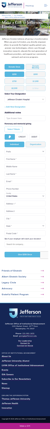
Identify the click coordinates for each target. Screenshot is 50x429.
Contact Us (25, 343)
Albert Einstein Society (14, 276)
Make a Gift (25, 426)
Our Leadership (25, 341)
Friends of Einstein (12, 270)
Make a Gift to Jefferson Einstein (15, 17)
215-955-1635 (28, 334)
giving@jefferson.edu (28, 336)
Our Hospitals (18, 15)
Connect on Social (25, 346)
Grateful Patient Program (15, 294)
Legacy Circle (9, 282)
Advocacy (7, 288)
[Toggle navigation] (45, 5)
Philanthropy (30, 6)
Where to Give (6, 15)
